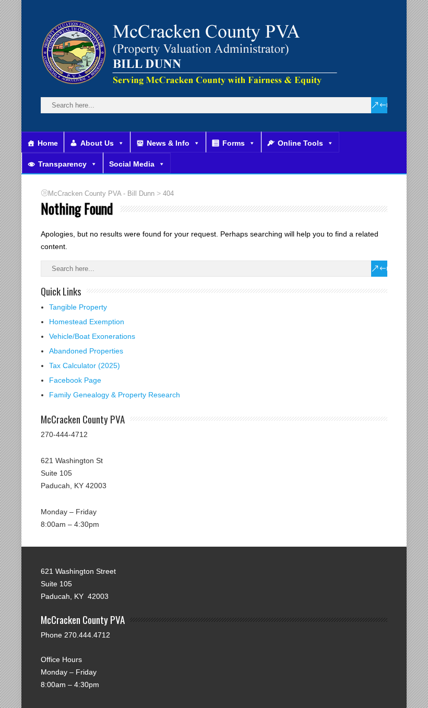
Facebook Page (75, 380)
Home (48, 143)
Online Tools (300, 143)
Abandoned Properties (86, 351)
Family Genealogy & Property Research (114, 395)
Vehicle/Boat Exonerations (92, 336)
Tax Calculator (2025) (84, 365)
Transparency (62, 164)
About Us (97, 143)
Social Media (131, 164)
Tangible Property (78, 307)
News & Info (168, 143)
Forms (233, 143)
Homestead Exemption (86, 321)
